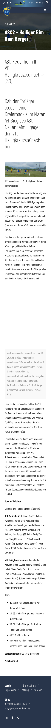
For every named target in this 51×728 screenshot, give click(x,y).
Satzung (25, 689)
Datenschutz (29, 685)
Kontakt (30, 2)
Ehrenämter (39, 2)
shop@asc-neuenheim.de (17, 708)
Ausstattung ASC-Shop (16, 704)
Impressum (10, 689)
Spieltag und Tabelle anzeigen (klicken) (22, 508)
